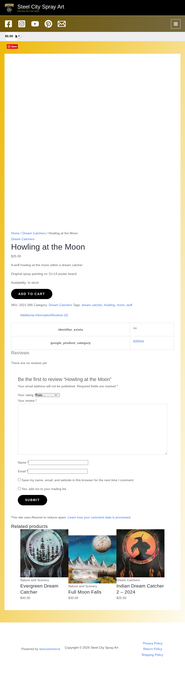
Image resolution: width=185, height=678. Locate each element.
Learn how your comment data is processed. (99, 517)
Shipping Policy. (152, 655)
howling (109, 305)
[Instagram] (22, 24)
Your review (27, 400)
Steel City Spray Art (40, 7)
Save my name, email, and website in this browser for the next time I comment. (78, 480)
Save (14, 46)
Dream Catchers (34, 233)
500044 (138, 341)
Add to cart (31, 294)
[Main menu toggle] (176, 24)
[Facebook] (8, 24)
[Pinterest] (48, 24)
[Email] (62, 24)
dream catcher (92, 305)
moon (121, 305)
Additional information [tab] (35, 315)
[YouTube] (35, 24)
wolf (129, 305)
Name (23, 462)
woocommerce (49, 649)
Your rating (26, 395)
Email (23, 471)
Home (15, 233)
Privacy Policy (152, 643)
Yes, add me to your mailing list (43, 489)
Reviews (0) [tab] (59, 315)
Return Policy (152, 649)
